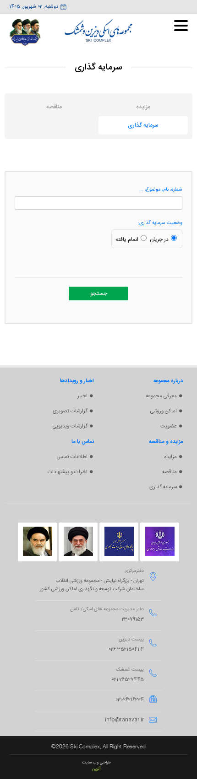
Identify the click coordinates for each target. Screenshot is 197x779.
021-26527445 (128, 680)
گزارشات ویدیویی (70, 426)
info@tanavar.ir (124, 720)
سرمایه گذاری (163, 487)
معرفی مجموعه (161, 396)
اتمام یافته (126, 239)
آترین (96, 769)
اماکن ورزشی (163, 411)
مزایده (170, 457)
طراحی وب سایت (96, 762)
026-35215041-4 (126, 650)
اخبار (82, 396)
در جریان (159, 239)
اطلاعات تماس (72, 457)
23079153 (133, 619)
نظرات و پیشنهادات (68, 472)
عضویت (168, 426)
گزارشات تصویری (70, 411)
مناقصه (169, 472)
